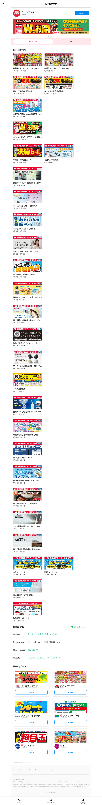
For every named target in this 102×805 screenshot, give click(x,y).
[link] (16, 13)
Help (20, 769)
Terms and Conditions (41, 769)
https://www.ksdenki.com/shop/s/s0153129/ (45, 658)
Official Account (80, 627)
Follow (81, 13)
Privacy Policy (28, 769)
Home (19, 802)
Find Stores (51, 802)
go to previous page (4, 3)
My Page (83, 802)
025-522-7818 (34, 650)
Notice (15, 769)
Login (51, 769)
